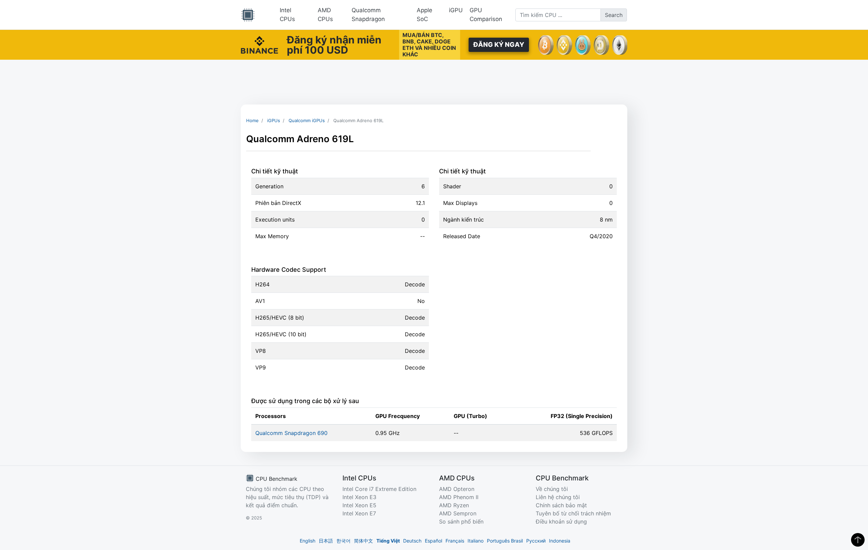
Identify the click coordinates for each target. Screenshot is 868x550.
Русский (536, 541)
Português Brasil (505, 541)
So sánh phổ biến (461, 521)
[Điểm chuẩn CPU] (248, 14)
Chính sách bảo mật (561, 505)
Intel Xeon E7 (359, 513)
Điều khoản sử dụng (561, 521)
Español (433, 541)
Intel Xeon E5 (359, 505)
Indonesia (559, 541)
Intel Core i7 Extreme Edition (379, 489)
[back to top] (858, 540)
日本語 (326, 541)
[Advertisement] (434, 82)
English (307, 541)
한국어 (343, 541)
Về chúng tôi (552, 489)
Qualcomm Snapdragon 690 (291, 433)
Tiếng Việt (388, 541)
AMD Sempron (457, 513)
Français (455, 541)
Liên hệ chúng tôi (558, 497)
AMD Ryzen (454, 505)
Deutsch (412, 541)
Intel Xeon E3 (359, 497)
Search (614, 15)
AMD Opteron (456, 489)
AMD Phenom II (458, 497)
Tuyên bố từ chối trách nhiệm (573, 513)
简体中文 (363, 541)
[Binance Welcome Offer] (259, 44)
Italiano (476, 541)
